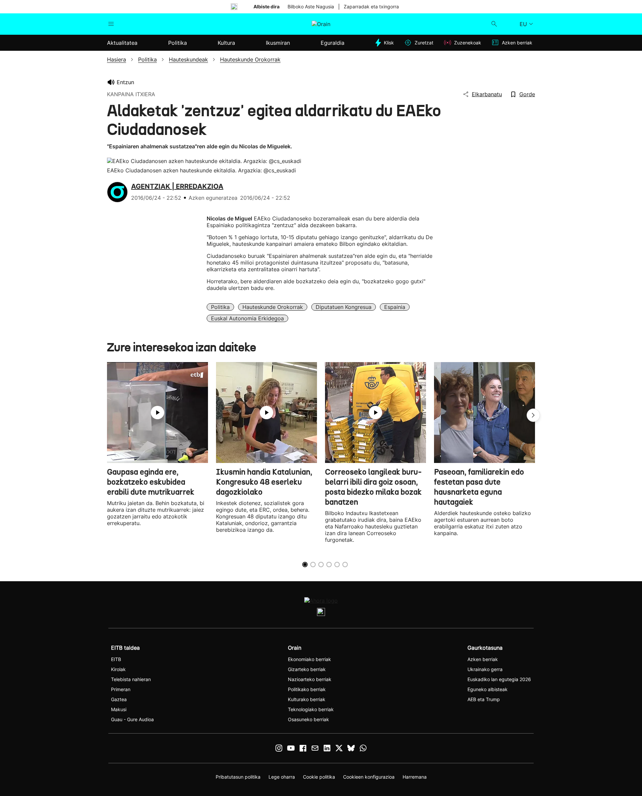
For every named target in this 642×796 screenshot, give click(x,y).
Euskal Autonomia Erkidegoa (247, 318)
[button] (533, 415)
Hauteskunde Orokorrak (272, 307)
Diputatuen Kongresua (343, 307)
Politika (220, 307)
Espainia (394, 307)
